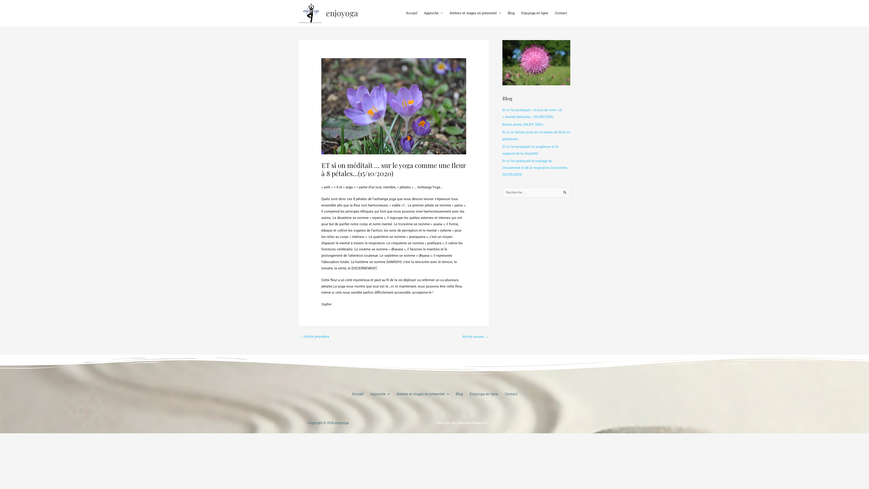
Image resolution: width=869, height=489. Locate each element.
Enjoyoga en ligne (534, 13)
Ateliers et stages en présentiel (473, 13)
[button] (380, 394)
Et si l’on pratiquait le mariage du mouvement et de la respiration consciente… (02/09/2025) (535, 168)
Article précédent (314, 337)
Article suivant (475, 337)
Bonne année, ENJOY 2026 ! (523, 124)
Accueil (411, 13)
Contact (561, 13)
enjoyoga (342, 13)
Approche (431, 13)
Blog (511, 13)
